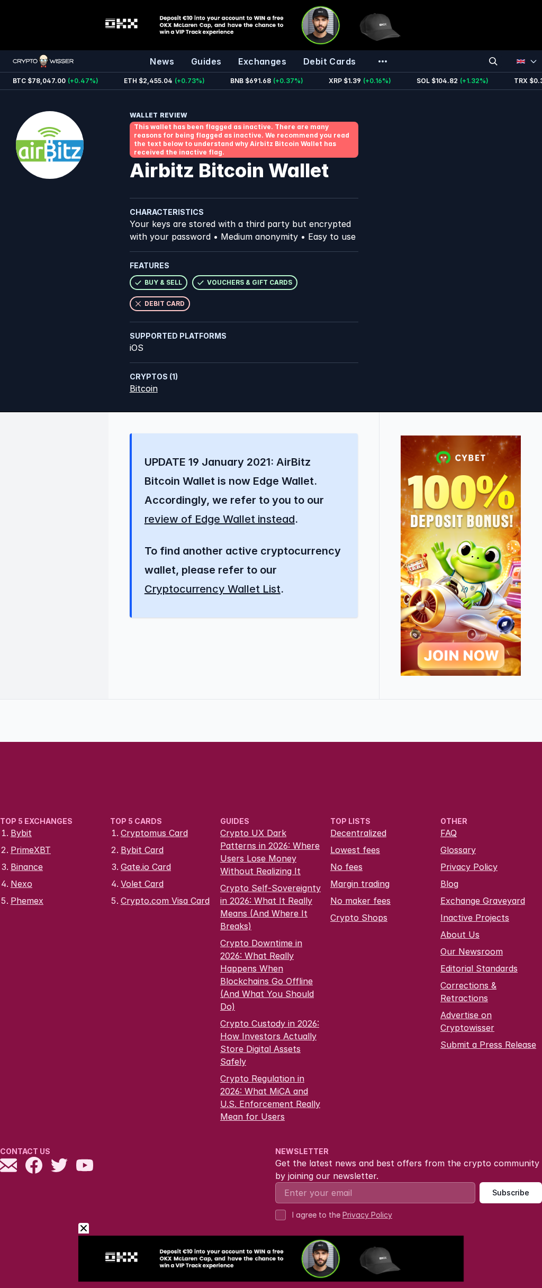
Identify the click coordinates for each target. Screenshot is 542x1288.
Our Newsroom (471, 951)
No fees (346, 866)
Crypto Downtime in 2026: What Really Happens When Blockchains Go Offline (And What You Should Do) (267, 975)
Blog (449, 883)
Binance (27, 866)
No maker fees (360, 900)
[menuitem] (162, 61)
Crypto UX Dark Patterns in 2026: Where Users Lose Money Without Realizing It (270, 852)
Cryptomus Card (154, 833)
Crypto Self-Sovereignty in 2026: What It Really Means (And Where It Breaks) (270, 907)
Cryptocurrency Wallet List (212, 589)
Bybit (21, 833)
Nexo (21, 883)
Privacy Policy (469, 866)
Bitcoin (144, 388)
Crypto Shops (358, 917)
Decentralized (358, 833)
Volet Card (142, 883)
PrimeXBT (31, 850)
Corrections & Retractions (468, 991)
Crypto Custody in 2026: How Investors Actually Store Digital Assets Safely (269, 1042)
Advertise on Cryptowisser (467, 1021)
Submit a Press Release (488, 1044)
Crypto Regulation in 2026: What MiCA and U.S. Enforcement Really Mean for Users (270, 1097)
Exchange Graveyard (482, 900)
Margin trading (360, 883)
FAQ (448, 833)
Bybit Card (142, 850)
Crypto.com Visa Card (165, 900)
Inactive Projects (474, 917)
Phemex (27, 900)
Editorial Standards (479, 968)
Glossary (458, 850)
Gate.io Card (146, 866)
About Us (460, 934)
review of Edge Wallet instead (219, 519)
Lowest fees (355, 850)
